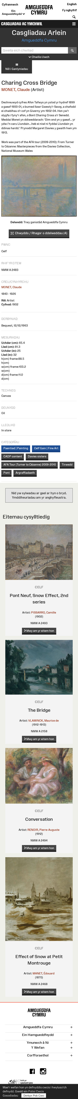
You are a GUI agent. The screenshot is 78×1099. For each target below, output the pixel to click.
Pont (6, 472)
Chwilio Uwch (40, 57)
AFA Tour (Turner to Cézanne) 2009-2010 (29, 464)
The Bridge (39, 710)
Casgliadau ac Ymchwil (21, 23)
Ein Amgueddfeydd (12, 12)
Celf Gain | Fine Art (46, 448)
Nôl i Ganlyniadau (16, 68)
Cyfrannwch (10, 4)
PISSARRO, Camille (43, 612)
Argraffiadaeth (25, 472)
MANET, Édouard (44, 973)
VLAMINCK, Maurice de (43, 720)
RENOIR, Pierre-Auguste (43, 829)
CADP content (12, 456)
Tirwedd (67, 464)
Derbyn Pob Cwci (33, 1095)
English (72, 4)
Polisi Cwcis (36, 1091)
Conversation (39, 819)
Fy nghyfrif (69, 10)
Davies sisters (37, 456)
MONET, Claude (15, 89)
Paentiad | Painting (15, 448)
